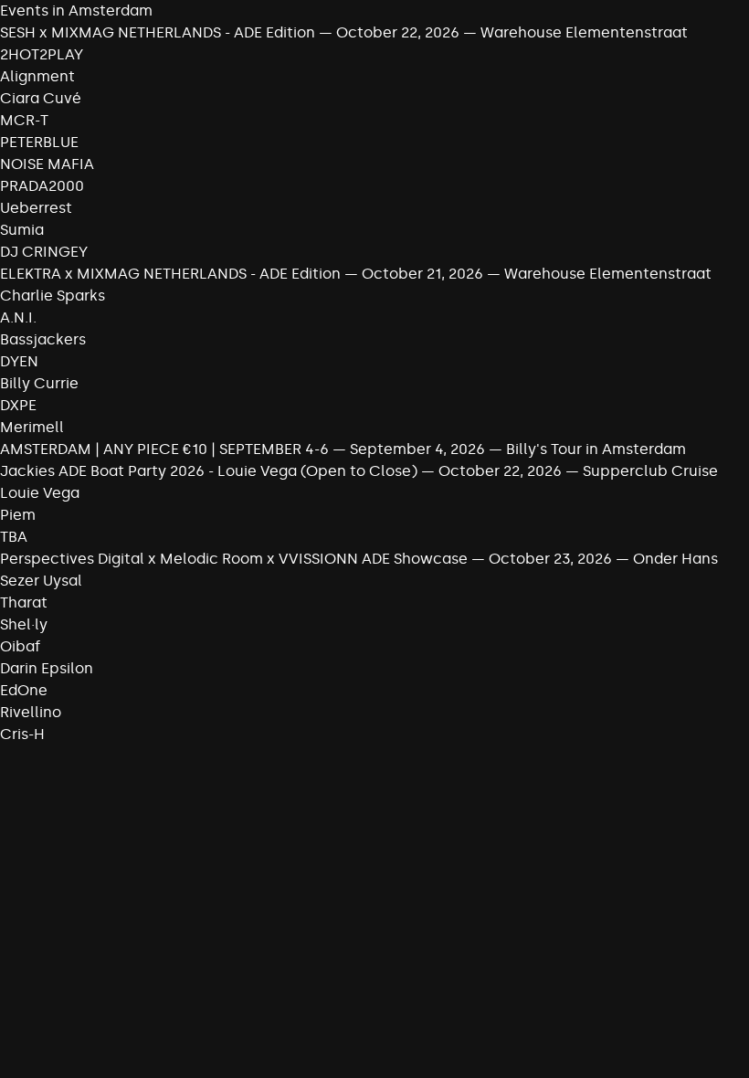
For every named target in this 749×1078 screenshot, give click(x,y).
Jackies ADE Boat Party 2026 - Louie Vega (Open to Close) (208, 471)
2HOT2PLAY (41, 54)
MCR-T (24, 120)
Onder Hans (675, 558)
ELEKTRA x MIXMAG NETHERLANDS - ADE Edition (170, 273)
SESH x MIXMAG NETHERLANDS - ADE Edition (157, 32)
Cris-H (22, 734)
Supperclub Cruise (650, 471)
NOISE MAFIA (47, 164)
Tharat (23, 602)
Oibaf (20, 646)
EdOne (23, 690)
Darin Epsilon (46, 668)
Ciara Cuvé (40, 98)
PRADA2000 (42, 186)
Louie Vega (39, 493)
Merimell (32, 427)
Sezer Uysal (41, 580)
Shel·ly (23, 624)
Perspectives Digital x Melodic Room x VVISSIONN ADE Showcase (234, 558)
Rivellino (30, 712)
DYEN (19, 361)
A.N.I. (18, 317)
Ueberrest (36, 208)
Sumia (22, 229)
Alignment (37, 76)
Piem (18, 514)
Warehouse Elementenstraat (584, 32)
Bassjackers (43, 339)
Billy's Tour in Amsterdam (596, 449)
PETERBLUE (39, 142)
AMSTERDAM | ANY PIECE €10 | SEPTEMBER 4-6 (164, 449)
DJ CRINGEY (44, 251)
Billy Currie (39, 383)
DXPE (18, 405)
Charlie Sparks (52, 295)
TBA (13, 536)
